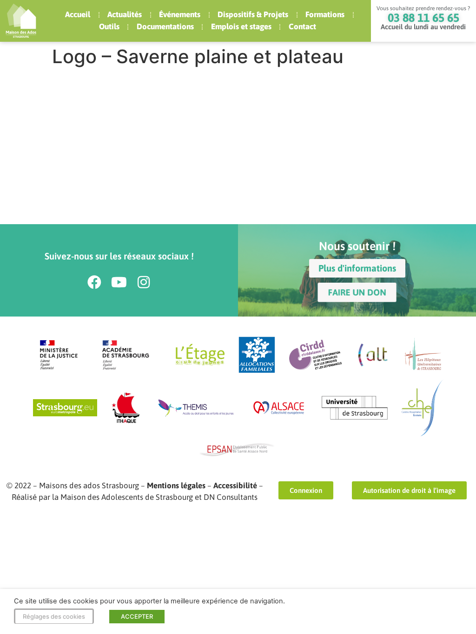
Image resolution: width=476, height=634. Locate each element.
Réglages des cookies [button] (54, 616)
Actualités (124, 14)
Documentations (165, 26)
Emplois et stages (241, 26)
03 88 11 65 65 (423, 17)
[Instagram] (143, 282)
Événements (179, 14)
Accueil (77, 14)
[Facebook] (94, 282)
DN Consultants (231, 497)
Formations (324, 14)
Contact (302, 26)
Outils (109, 26)
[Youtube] (119, 282)
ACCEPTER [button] (137, 616)
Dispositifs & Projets (253, 14)
